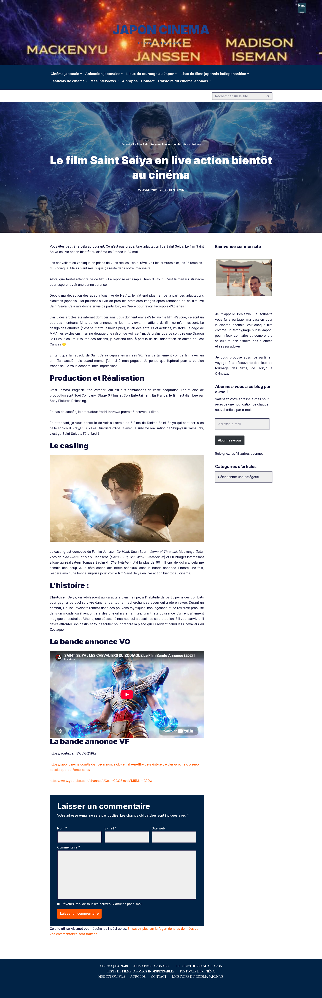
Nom (62, 828)
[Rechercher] (268, 96)
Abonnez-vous (230, 440)
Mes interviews (111, 976)
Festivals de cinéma (197, 971)
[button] (81, 74)
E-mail (110, 828)
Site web (158, 828)
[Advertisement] (243, 513)
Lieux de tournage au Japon (198, 966)
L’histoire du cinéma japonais (198, 976)
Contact (147, 81)
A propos (130, 81)
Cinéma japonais (114, 966)
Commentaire (68, 847)
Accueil (125, 144)
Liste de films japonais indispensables (141, 971)
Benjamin (176, 190)
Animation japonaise (151, 966)
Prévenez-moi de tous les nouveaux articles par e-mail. (102, 904)
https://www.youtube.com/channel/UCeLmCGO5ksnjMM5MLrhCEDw (101, 781)
